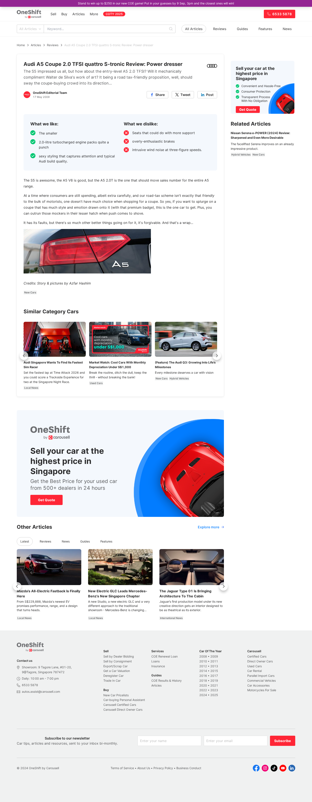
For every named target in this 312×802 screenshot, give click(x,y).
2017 (214, 675)
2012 (203, 666)
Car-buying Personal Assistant (124, 700)
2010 (203, 661)
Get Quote (46, 500)
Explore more (208, 527)
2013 (214, 666)
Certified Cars (256, 656)
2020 (203, 685)
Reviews (219, 29)
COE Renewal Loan (164, 656)
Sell (53, 14)
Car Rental (254, 671)
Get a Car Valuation (116, 671)
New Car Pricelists (116, 695)
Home (21, 45)
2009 (214, 656)
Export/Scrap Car (115, 666)
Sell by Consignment (117, 661)
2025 (214, 695)
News (287, 29)
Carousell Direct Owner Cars (122, 709)
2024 (203, 695)
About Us (143, 768)
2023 (214, 690)
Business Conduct (188, 768)
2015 (214, 671)
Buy (64, 14)
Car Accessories (258, 685)
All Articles (28, 29)
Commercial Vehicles (261, 680)
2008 (203, 656)
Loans (155, 661)
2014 (203, 671)
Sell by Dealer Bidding (118, 656)
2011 (214, 661)
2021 (214, 685)
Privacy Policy (163, 768)
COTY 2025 (114, 14)
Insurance (158, 666)
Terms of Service (122, 768)
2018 (203, 680)
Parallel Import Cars (260, 675)
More (94, 14)
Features (265, 29)
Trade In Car (112, 680)
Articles (78, 14)
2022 (203, 690)
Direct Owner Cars (260, 661)
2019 (214, 680)
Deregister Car (113, 675)
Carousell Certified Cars (119, 704)
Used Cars (254, 666)
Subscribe (282, 741)
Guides (242, 29)
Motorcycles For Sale (261, 690)
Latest (24, 541)
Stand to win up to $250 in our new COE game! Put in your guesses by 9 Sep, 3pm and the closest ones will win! (156, 3)
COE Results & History (166, 680)
